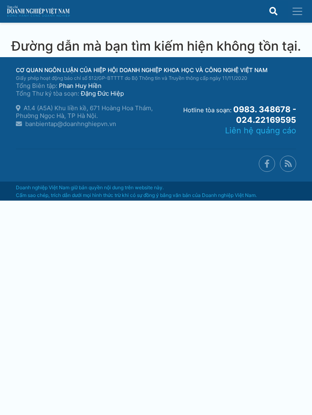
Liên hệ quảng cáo (260, 130)
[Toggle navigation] (297, 11)
